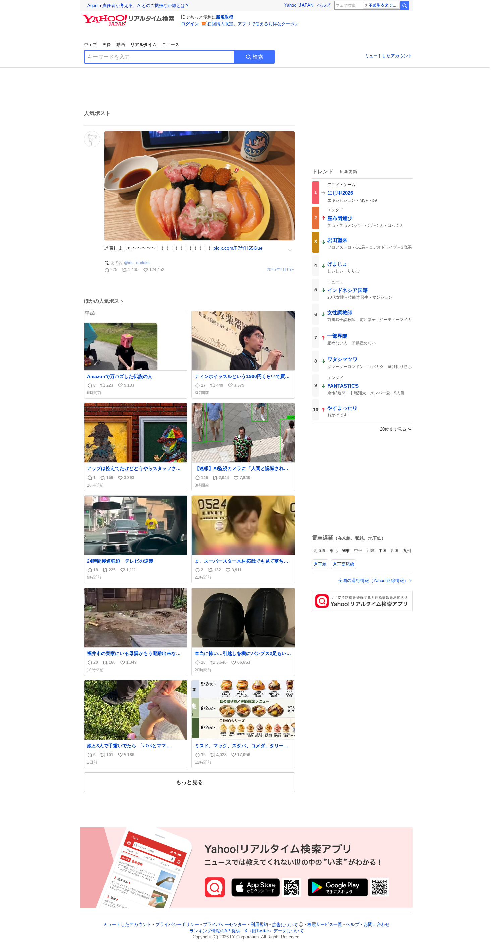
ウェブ (90, 44)
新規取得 (224, 17)
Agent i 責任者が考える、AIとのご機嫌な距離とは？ (138, 5)
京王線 (320, 564)
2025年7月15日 (281, 270)
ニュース (170, 44)
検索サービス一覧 (324, 924)
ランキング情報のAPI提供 (214, 930)
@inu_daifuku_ (138, 262)
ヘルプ (323, 5)
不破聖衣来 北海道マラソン (384, 5)
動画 (120, 44)
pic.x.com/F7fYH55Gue (238, 248)
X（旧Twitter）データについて (274, 930)
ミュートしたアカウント (389, 55)
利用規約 (259, 924)
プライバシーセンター (224, 924)
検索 (258, 57)
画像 (106, 44)
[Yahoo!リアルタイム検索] (129, 16)
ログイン (190, 23)
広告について (285, 924)
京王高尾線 (343, 564)
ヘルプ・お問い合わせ (368, 924)
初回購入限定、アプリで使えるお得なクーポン (253, 23)
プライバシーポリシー (177, 924)
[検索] (404, 5)
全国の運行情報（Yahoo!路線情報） (373, 580)
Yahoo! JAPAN (298, 5)
